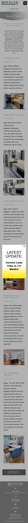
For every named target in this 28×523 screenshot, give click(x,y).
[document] (14, 261)
